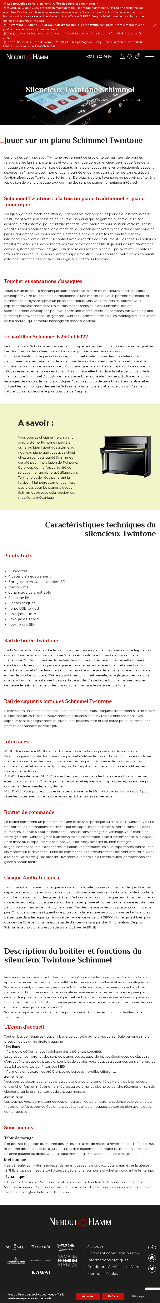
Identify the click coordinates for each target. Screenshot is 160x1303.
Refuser (113, 1296)
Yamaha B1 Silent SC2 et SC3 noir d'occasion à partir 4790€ (55, 24)
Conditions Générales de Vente (115, 1267)
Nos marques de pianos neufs (55, 100)
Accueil (25, 100)
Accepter (88, 1296)
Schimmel (86, 100)
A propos (95, 1246)
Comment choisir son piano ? (113, 1253)
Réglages (138, 1296)
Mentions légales (103, 1274)
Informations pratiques (108, 1260)
